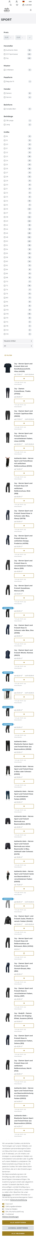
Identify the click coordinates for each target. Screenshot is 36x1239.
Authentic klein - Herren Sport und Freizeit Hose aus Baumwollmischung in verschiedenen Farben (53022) (23, 1093)
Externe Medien (11, 1209)
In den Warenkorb (24, 953)
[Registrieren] (16, 1)
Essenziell (9, 1204)
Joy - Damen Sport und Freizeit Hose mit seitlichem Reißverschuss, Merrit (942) (23, 1066)
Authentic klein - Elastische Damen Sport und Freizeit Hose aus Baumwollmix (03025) (23, 745)
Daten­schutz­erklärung (18, 1200)
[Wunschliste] (17, 5)
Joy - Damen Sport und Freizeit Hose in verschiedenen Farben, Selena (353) (23, 1039)
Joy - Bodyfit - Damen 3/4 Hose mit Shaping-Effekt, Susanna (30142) (23, 1015)
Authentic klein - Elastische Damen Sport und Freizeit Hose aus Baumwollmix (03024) (23, 1119)
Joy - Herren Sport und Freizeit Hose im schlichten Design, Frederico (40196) (23, 539)
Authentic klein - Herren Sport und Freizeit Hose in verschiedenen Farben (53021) (23, 795)
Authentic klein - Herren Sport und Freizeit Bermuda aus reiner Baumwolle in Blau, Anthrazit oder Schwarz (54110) (23, 847)
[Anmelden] (9, 1)
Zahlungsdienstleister (14, 1206)
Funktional (10, 1214)
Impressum (6, 1195)
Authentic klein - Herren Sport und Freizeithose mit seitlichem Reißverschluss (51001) (23, 462)
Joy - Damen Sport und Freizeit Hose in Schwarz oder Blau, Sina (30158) (24, 629)
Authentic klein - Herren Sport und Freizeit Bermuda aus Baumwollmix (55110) (23, 820)
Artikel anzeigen (24, 378)
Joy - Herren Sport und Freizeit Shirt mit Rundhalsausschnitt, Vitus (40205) (23, 367)
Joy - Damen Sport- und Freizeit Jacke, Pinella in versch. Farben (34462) (24, 918)
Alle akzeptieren (18, 1222)
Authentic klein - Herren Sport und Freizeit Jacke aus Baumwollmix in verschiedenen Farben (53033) (24, 876)
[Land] (23, 1)
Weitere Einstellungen (10, 1217)
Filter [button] (9, 355)
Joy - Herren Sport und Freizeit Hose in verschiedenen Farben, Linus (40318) (23, 437)
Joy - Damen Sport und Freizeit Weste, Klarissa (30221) (23, 652)
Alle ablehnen (18, 1233)
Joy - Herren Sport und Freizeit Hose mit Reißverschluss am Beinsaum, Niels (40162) (23, 942)
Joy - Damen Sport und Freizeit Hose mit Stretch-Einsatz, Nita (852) (23, 967)
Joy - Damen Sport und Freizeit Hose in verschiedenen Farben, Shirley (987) (23, 992)
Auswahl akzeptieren (18, 1228)
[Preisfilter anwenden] (29, 37)
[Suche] (11, 5)
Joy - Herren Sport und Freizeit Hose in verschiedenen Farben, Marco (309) (23, 564)
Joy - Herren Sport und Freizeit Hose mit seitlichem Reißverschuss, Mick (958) (23, 488)
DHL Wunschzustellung (15, 1211)
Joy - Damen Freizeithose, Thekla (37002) (22, 391)
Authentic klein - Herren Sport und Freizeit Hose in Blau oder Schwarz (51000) (23, 770)
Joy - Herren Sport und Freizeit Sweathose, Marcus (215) (23, 588)
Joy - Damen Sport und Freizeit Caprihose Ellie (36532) (23, 413)
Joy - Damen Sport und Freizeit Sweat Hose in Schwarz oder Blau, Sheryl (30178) (23, 514)
